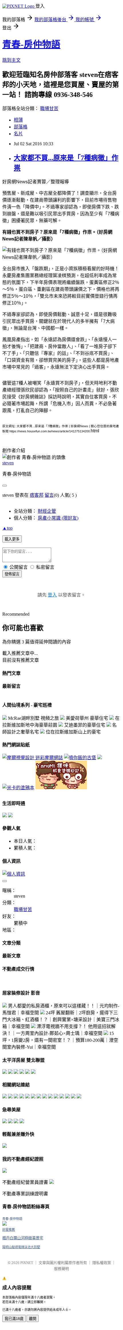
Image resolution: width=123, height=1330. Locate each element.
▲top (7, 528)
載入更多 (12, 539)
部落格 (20, 126)
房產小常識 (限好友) (58, 518)
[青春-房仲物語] (4, 1224)
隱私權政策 (101, 1263)
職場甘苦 (49, 108)
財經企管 (47, 511)
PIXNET (26, 1263)
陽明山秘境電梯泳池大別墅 (21, 1247)
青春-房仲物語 (31, 44)
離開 (32, 1319)
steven (8, 462)
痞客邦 (36, 495)
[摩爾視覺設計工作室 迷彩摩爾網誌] (32, 757)
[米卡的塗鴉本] (18, 787)
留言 (49, 495)
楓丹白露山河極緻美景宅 (22, 1238)
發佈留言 (12, 574)
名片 (18, 133)
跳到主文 (11, 60)
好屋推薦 (8, 1229)
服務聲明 (61, 1269)
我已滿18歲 (14, 1319)
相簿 (18, 120)
